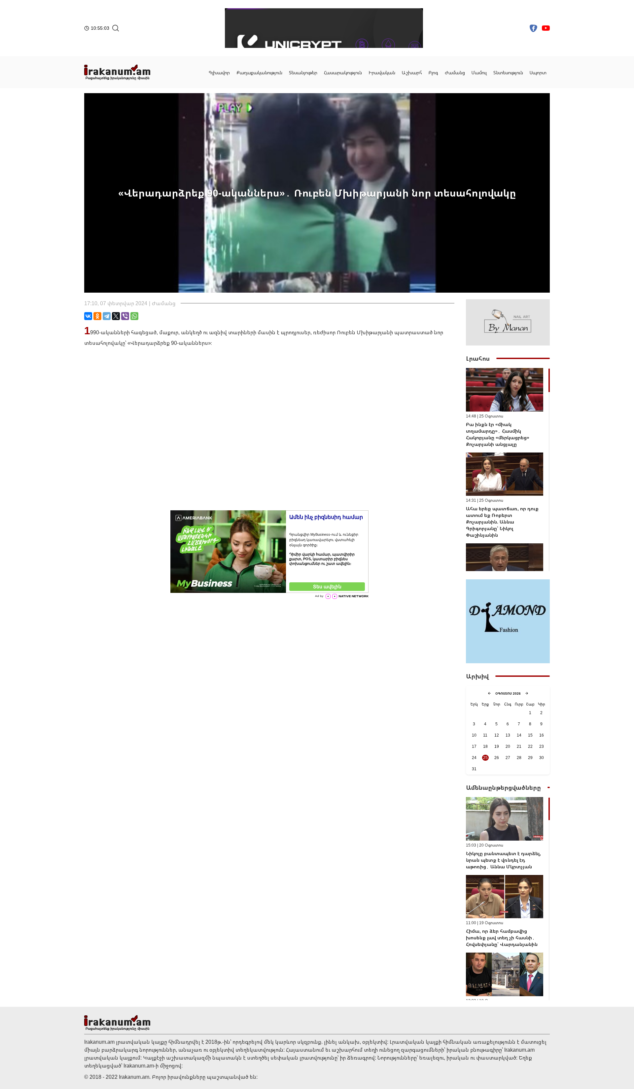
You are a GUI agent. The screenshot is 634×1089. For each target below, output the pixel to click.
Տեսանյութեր (303, 72)
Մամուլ (479, 72)
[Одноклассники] (97, 316)
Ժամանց (455, 72)
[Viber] (125, 316)
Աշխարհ (412, 72)
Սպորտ (538, 72)
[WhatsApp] (134, 316)
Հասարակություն (343, 72)
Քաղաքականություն (259, 72)
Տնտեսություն (508, 72)
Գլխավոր (219, 72)
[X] (116, 316)
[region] (508, 469)
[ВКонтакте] (88, 316)
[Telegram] (107, 316)
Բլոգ (433, 72)
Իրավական (382, 72)
